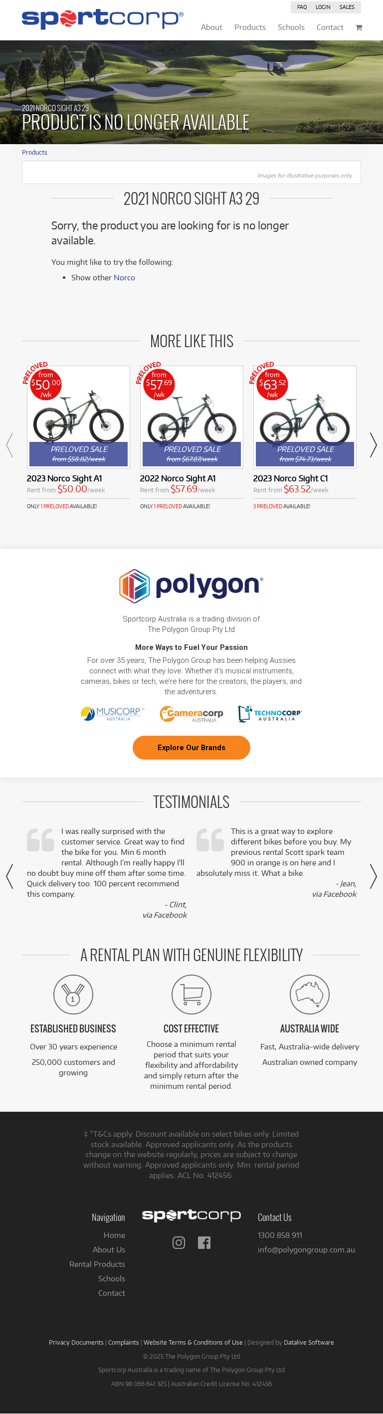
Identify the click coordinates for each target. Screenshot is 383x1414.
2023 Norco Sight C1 (290, 478)
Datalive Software (309, 1342)
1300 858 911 (280, 1235)
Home (114, 1235)
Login (323, 7)
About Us (109, 1249)
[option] (78, 438)
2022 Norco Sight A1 (177, 478)
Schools (111, 1278)
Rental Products (97, 1264)
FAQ (302, 7)
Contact (111, 1293)
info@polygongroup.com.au (306, 1249)
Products (34, 152)
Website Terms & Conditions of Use (193, 1342)
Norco (124, 277)
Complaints (123, 1342)
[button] (9, 444)
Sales (347, 7)
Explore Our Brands (191, 747)
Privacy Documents (76, 1342)
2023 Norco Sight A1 (64, 478)
